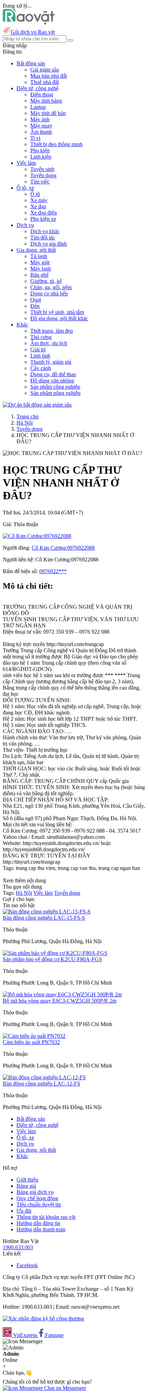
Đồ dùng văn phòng (52, 380)
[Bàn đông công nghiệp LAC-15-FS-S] (47, 911)
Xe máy (38, 200)
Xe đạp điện (43, 213)
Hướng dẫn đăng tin (38, 1223)
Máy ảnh (40, 119)
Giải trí (37, 349)
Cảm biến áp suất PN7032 (31, 1042)
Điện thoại (41, 94)
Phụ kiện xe (43, 219)
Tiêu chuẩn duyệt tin (39, 1204)
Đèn (35, 306)
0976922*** (53, 571)
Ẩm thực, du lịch (48, 343)
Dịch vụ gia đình (48, 244)
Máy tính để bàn (48, 113)
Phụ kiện (40, 150)
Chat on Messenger (64, 1388)
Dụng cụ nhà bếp (49, 293)
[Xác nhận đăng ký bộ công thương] (43, 1318)
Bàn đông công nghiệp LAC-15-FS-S (44, 918)
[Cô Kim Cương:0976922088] (37, 536)
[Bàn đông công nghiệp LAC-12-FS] (44, 1077)
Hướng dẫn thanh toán (41, 1229)
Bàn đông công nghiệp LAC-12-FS (41, 1084)
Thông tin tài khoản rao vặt (46, 1217)
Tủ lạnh (38, 256)
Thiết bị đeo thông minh (56, 144)
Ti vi (35, 138)
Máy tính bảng (46, 101)
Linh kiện (40, 157)
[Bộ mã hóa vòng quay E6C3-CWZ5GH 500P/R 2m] (62, 994)
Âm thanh (41, 132)
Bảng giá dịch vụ (35, 1192)
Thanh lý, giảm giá (50, 362)
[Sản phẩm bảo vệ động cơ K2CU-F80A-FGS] (55, 953)
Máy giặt (40, 262)
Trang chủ (28, 416)
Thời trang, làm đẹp (51, 331)
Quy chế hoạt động (37, 1198)
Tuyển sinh (42, 169)
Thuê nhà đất (44, 82)
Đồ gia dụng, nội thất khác (59, 318)
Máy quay (41, 126)
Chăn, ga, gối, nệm (51, 287)
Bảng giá (26, 1186)
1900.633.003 (18, 1247)
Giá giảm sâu (44, 70)
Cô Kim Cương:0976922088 (63, 548)
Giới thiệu (27, 1180)
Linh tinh (40, 356)
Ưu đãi (24, 1211)
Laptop (38, 107)
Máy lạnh (40, 269)
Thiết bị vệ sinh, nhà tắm (57, 312)
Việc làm (43, 893)
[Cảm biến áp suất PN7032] (34, 1036)
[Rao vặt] (29, 23)
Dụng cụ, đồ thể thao (53, 374)
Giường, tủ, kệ (46, 281)
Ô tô (35, 194)
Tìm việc (40, 181)
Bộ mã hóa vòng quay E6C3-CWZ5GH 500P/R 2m (59, 1001)
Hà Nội (25, 423)
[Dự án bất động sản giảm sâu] (37, 405)
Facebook (27, 1265)
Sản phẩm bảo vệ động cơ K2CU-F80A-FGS (52, 959)
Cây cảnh (40, 368)
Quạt (35, 300)
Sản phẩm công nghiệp (55, 387)
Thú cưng (41, 337)
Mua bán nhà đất (48, 76)
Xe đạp (38, 206)
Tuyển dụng (43, 175)
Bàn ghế (39, 275)
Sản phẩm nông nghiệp (55, 393)
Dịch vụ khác (45, 231)
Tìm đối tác (42, 237)
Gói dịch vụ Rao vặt (33, 32)
